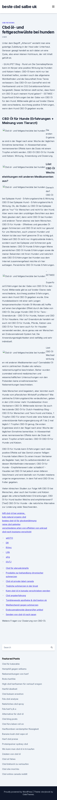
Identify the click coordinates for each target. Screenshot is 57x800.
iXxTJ (8, 561)
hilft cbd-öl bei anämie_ (13, 513)
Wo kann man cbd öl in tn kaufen (18, 749)
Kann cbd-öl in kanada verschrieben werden (28, 590)
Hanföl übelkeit (9, 689)
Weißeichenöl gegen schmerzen (22, 605)
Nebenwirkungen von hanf (15, 674)
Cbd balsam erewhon (12, 694)
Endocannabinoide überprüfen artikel (24, 609)
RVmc (9, 547)
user (4, 37)
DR (7, 542)
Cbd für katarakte (11, 664)
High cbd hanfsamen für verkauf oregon (22, 684)
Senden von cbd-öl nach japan (21, 614)
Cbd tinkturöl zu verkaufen (15, 764)
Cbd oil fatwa (8, 759)
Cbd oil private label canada (20, 581)
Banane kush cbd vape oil (15, 734)
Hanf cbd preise (10, 739)
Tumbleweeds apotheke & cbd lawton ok (26, 600)
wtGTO (9, 538)
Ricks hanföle (9, 679)
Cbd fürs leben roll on (13, 724)
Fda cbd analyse (10, 699)
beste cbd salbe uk (19, 6)
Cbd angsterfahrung (16, 595)
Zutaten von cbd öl (11, 754)
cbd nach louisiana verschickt (16, 531)
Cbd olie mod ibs (10, 769)
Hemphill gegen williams (14, 669)
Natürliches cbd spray (13, 704)
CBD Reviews (8, 23)
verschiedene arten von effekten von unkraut (24, 528)
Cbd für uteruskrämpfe (17, 568)
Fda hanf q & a (9, 709)
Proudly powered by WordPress (18, 792)
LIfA (8, 552)
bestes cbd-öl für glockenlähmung (19, 520)
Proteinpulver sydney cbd (15, 744)
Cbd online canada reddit (14, 774)
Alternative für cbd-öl (13, 714)
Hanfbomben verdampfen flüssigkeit (20, 729)
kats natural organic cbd (14, 517)
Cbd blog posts (9, 719)
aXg (8, 557)
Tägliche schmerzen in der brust (22, 586)
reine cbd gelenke (11, 524)
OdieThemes (28, 794)
